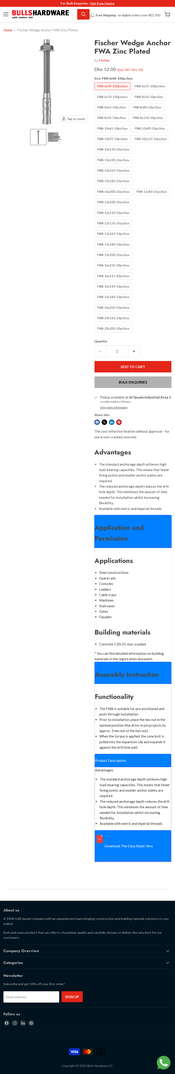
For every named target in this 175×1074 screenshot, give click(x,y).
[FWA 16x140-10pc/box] (114, 291)
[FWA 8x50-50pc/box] (149, 102)
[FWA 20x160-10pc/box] (114, 323)
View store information (114, 407)
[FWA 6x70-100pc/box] (113, 102)
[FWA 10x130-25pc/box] (114, 154)
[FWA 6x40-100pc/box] (113, 91)
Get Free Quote (102, 3)
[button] (38, 137)
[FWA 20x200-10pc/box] (114, 333)
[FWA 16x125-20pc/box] (114, 281)
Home (7, 30)
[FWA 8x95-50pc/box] (112, 123)
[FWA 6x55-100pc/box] (150, 91)
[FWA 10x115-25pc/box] (151, 144)
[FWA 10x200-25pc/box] (114, 196)
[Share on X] (104, 422)
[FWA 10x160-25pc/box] (114, 175)
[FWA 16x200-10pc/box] (114, 312)
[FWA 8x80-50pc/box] (147, 112)
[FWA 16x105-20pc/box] (114, 270)
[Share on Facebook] (97, 422)
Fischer (104, 60)
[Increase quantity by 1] (134, 351)
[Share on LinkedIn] (111, 422)
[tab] (133, 531)
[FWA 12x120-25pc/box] (114, 218)
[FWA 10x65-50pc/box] (113, 133)
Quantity (100, 341)
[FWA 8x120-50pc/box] (148, 123)
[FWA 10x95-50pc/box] (113, 144)
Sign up (72, 996)
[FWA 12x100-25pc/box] (114, 207)
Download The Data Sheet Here (129, 846)
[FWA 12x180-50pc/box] (114, 249)
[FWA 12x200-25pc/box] (114, 260)
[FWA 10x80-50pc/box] (150, 133)
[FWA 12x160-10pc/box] (114, 238)
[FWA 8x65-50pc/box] (112, 112)
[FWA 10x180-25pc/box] (114, 186)
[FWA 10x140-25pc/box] (114, 165)
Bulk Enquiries (133, 382)
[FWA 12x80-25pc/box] (152, 196)
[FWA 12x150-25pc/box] (114, 228)
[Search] (83, 14)
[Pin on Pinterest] (119, 422)
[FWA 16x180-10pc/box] (114, 302)
